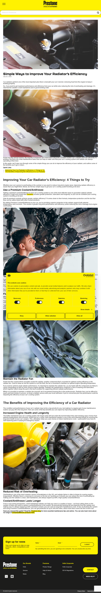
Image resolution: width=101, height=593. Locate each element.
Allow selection (50, 316)
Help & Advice (47, 570)
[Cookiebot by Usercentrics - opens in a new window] (84, 275)
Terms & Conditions (92, 591)
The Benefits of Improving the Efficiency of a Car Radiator (25, 172)
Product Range (47, 567)
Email (60, 543)
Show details (85, 309)
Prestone (30, 194)
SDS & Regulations (67, 570)
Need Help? (90, 576)
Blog (44, 574)
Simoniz (25, 570)
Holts (24, 567)
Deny (21, 316)
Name (38, 543)
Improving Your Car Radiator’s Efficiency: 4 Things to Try (25, 170)
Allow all (79, 316)
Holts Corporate (67, 567)
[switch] (39, 302)
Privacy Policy (81, 591)
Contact (90, 570)
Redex (25, 574)
